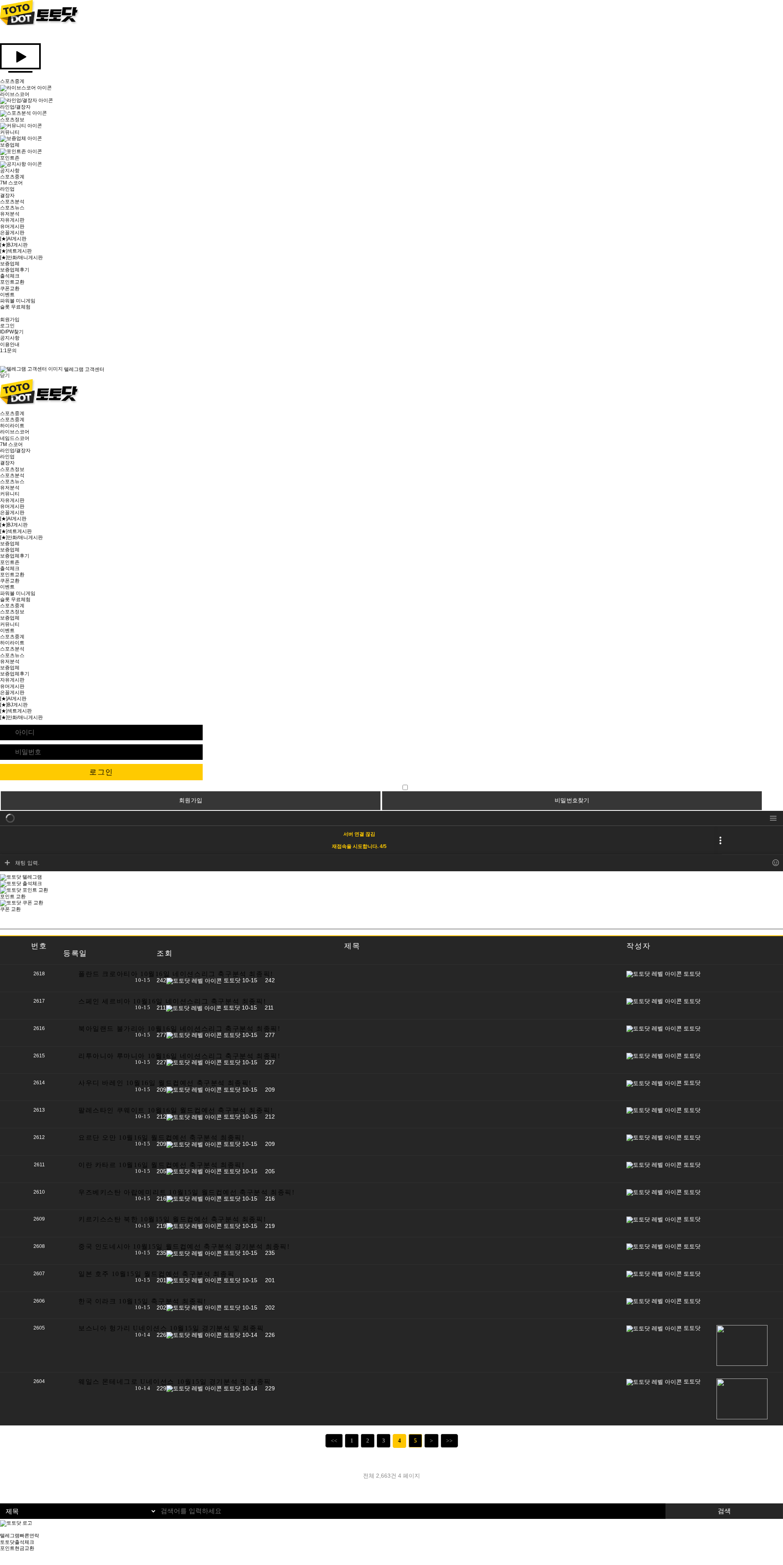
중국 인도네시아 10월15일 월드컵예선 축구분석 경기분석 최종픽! (184, 1246)
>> (449, 1441)
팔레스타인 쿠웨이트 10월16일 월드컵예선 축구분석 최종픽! (175, 1110)
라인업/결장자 (15, 450)
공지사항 (10, 338)
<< (334, 1441)
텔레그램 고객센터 (83, 369)
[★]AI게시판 (13, 239)
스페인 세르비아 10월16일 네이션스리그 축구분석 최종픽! (172, 1001)
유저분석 (10, 214)
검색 (724, 1510)
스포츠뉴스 (12, 208)
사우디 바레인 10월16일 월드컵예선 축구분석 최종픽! (165, 1082)
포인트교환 (12, 282)
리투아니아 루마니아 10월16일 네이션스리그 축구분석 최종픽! (179, 1055)
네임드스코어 (14, 438)
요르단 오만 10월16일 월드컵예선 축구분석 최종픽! (161, 1137)
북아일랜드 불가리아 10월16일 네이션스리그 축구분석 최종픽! (179, 1028)
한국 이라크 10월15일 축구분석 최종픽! (142, 1301)
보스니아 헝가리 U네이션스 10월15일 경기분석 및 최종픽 (171, 1328)
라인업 (7, 189)
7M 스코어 (11, 183)
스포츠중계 (12, 177)
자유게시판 (12, 220)
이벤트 (7, 294)
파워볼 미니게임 (17, 301)
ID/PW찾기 (12, 332)
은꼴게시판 (12, 232)
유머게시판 (12, 226)
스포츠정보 (12, 469)
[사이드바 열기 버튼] (2, 407)
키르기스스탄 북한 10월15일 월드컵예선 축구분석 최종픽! (172, 1219)
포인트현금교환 (17, 1548)
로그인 (7, 326)
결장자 (7, 195)
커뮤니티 (10, 494)
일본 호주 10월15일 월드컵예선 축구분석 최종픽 (156, 1273)
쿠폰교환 (10, 288)
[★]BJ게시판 (14, 245)
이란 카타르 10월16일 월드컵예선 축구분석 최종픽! (161, 1164)
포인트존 (10, 562)
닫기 (5, 375)
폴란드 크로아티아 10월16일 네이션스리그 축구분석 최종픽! (175, 973)
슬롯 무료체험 (15, 307)
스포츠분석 (12, 201)
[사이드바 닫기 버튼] (2, 34)
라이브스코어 (14, 432)
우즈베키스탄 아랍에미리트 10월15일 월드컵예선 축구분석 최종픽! (186, 1192)
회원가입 (10, 319)
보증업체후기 (14, 270)
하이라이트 (12, 425)
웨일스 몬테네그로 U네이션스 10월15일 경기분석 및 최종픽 (174, 1381)
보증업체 (10, 263)
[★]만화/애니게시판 (21, 257)
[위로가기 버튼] (2, 1562)
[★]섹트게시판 (16, 251)
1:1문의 (8, 350)
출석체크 (10, 276)
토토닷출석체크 (17, 1542)
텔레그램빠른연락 (19, 1535)
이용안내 (10, 344)
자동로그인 (388, 787)
